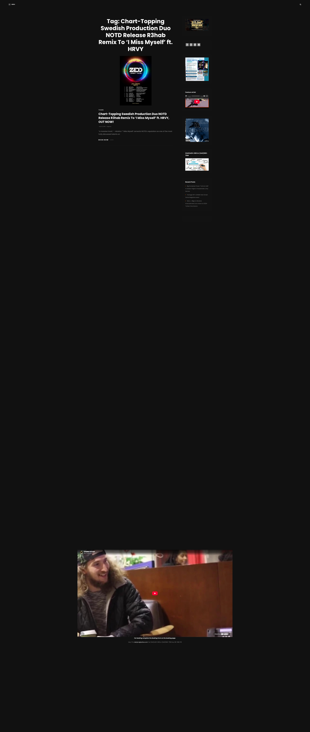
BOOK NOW (106, 140)
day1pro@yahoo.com (141, 642)
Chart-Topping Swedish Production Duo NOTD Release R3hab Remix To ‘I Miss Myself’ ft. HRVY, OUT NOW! (133, 118)
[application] (197, 101)
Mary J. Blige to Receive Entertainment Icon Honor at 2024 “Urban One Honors (196, 203)
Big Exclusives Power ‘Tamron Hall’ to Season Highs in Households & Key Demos (196, 188)
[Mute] (204, 96)
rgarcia (109, 126)
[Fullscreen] (207, 96)
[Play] (186, 96)
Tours (101, 110)
